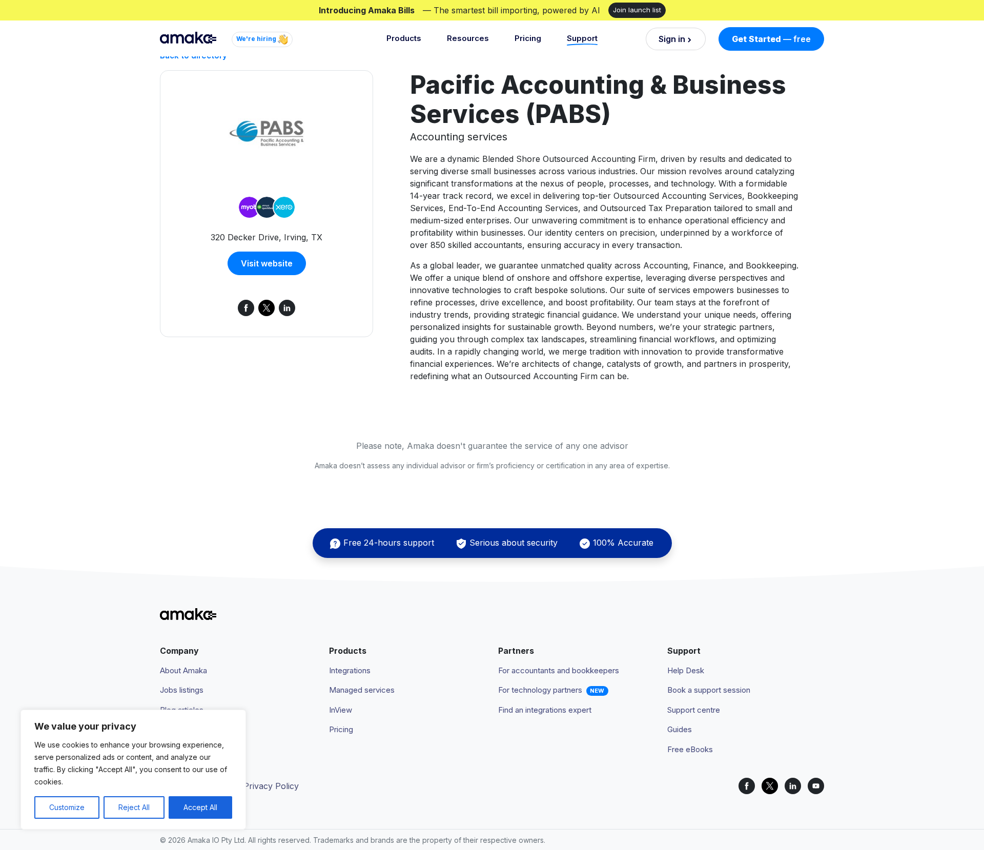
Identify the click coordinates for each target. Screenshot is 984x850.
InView (340, 710)
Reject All (134, 807)
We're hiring (257, 39)
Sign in (672, 39)
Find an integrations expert (544, 710)
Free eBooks (690, 749)
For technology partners (540, 690)
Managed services (362, 690)
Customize (67, 807)
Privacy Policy (271, 786)
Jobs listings (181, 690)
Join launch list (637, 10)
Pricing (528, 38)
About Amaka (183, 670)
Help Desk (685, 670)
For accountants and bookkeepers (558, 670)
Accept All (200, 807)
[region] (133, 770)
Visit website (267, 263)
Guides (679, 729)
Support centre (693, 710)
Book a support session (708, 690)
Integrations (350, 670)
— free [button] (771, 39)
